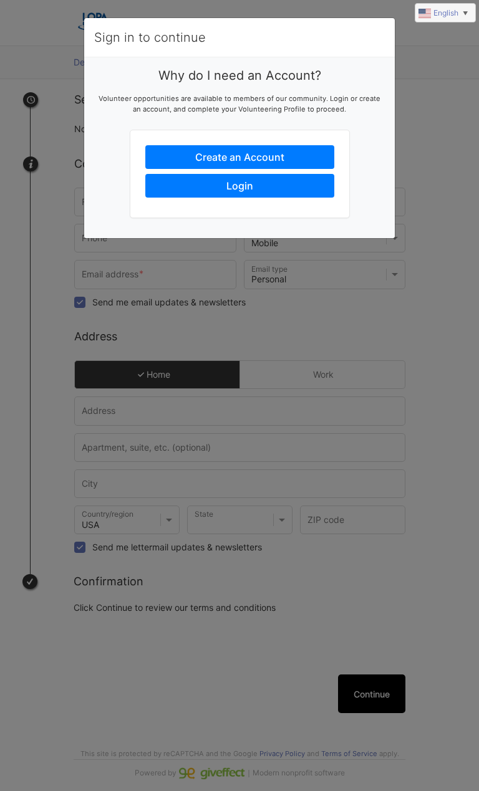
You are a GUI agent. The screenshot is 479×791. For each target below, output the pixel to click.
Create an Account (239, 157)
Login (239, 186)
